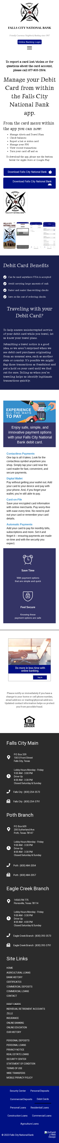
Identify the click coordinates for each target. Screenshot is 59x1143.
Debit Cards (14, 1004)
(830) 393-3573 (43, 935)
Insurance (13, 1018)
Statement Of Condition (21, 1063)
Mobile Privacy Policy (20, 1077)
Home (10, 968)
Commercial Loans (18, 991)
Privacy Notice (15, 1049)
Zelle (10, 1013)
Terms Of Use (14, 1068)
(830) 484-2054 (28, 865)
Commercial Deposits (19, 986)
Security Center (16, 1059)
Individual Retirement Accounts (26, 1009)
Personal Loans (16, 1045)
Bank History (14, 977)
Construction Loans (18, 1115)
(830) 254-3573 (31, 792)
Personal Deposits (18, 1040)
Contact (12, 996)
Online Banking (15, 1023)
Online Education (17, 1027)
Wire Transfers (16, 1073)
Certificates (14, 982)
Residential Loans (40, 1107)
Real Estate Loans (18, 1054)
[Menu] (29, 48)
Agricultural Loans (18, 972)
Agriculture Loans (29, 1123)
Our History (14, 1032)
